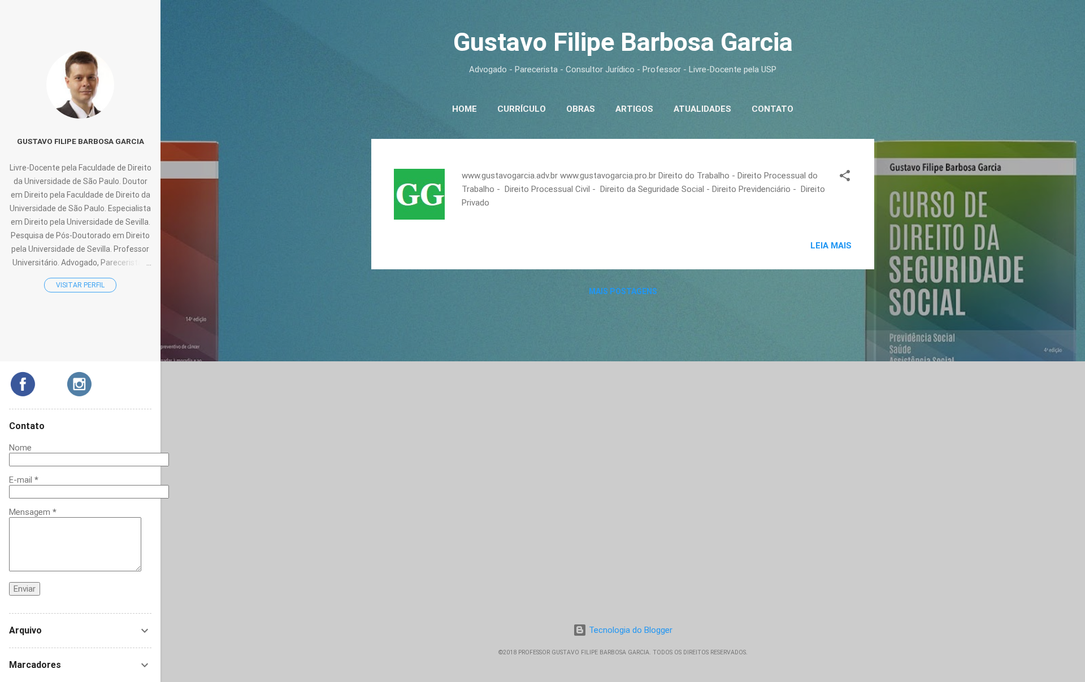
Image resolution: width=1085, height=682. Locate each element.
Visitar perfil (80, 285)
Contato (772, 109)
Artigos (634, 109)
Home (464, 109)
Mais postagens (623, 291)
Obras (580, 109)
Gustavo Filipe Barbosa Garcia (80, 141)
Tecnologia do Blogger (629, 630)
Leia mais (831, 246)
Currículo (521, 109)
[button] (845, 177)
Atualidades (702, 109)
